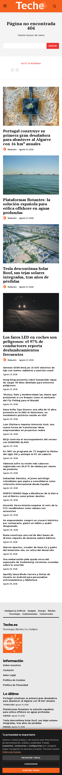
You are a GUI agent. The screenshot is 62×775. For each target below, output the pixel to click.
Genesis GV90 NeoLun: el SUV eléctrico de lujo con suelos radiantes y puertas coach (29, 369)
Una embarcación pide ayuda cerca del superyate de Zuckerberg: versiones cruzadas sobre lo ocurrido (31, 562)
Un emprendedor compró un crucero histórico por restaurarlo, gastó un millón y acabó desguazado (30, 523)
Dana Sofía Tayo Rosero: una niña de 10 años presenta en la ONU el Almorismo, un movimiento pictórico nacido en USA (29, 412)
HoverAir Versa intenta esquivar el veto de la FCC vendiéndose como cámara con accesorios (30, 508)
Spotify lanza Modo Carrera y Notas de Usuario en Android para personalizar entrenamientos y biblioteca (26, 577)
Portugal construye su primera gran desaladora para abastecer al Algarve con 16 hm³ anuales (27, 137)
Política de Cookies (11, 752)
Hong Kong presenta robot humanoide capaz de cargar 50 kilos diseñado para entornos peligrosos (30, 382)
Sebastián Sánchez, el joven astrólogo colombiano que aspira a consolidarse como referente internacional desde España (29, 481)
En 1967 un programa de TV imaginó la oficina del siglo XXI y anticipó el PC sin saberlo (30, 453)
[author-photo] (5, 149)
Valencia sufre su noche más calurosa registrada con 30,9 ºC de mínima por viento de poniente (29, 466)
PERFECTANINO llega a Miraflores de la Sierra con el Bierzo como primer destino (30, 495)
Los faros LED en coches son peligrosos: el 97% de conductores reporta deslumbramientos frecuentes (30, 346)
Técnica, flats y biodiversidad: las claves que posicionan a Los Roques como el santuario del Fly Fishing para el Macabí (30, 397)
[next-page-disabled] (17, 70)
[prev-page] (12, 70)
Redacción (12, 149)
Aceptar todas (31, 770)
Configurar (30, 764)
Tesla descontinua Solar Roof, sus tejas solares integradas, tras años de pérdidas (26, 275)
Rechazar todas (31, 758)
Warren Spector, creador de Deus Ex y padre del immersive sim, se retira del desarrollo (30, 549)
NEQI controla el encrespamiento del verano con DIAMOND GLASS (30, 441)
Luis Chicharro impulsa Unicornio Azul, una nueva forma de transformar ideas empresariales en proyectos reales (28, 427)
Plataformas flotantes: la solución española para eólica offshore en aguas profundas (26, 206)
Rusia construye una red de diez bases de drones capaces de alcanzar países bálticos (29, 536)
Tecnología (8, 705)
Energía (7, 716)
